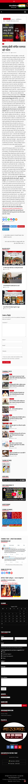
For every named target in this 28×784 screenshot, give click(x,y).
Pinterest (21, 226)
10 (2, 616)
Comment (5, 322)
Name (4, 339)
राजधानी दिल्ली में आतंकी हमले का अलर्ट (11, 285)
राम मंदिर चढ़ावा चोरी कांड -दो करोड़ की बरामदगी (13, 267)
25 (5, 621)
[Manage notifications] (25, 781)
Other (4, 658)
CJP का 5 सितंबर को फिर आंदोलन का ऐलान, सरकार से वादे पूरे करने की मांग (17, 401)
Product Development (8, 656)
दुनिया (11, 374)
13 (13, 616)
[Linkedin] (14, 219)
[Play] (4, 480)
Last (15, 640)
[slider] (23, 480)
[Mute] (20, 480)
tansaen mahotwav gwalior (9, 221)
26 (9, 621)
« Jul (2, 627)
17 (2, 618)
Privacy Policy (4, 713)
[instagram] (16, 747)
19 (9, 618)
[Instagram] (11, 219)
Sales (4, 652)
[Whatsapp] (8, 219)
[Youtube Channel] (11, 573)
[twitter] (12, 747)
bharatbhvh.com (14, 5)
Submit (3, 689)
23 (24, 618)
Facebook (6, 226)
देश (3, 43)
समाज (11, 382)
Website (4, 351)
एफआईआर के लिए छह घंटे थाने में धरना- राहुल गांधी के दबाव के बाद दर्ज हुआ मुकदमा (17, 434)
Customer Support (7, 654)
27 (13, 621)
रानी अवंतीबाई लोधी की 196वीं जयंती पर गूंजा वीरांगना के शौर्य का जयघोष (17, 417)
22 (20, 618)
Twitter (14, 226)
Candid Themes (16, 781)
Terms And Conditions (6, 715)
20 (13, 618)
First (2, 640)
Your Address (4, 677)
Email (3, 345)
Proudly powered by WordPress (10, 779)
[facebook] (8, 747)
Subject (3, 661)
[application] (14, 480)
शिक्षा (10, 441)
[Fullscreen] (24, 499)
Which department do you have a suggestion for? (13, 650)
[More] (16, 219)
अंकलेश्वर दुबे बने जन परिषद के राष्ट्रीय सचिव (17, 426)
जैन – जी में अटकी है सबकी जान (16, 409)
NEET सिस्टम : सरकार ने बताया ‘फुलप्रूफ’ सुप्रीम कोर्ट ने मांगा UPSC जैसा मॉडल (16, 444)
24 (2, 621)
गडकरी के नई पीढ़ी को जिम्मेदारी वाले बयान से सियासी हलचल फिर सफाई (16, 393)
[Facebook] (3, 219)
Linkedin (6, 229)
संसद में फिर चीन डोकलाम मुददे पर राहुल (11, 307)
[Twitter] (6, 219)
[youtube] (19, 747)
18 (5, 618)
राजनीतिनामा (11, 390)
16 (24, 616)
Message (3, 666)
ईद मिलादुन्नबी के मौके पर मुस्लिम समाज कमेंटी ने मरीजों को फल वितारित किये (17, 385)
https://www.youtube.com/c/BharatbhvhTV (12, 208)
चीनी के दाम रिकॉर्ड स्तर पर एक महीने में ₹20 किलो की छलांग (17, 453)
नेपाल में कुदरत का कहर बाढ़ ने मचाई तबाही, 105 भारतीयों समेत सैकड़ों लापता (17, 377)
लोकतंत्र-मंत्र (12, 407)
